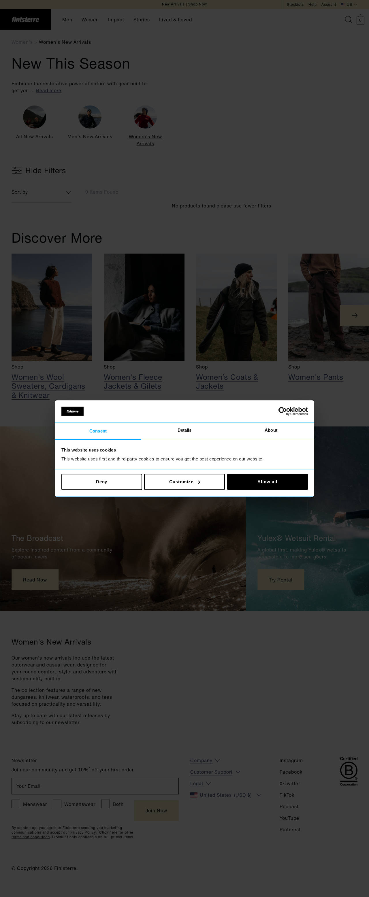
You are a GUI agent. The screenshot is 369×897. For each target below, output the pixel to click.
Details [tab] (185, 430)
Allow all (267, 481)
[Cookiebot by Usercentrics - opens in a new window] (282, 411)
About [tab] (271, 430)
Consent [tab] (98, 431)
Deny (102, 481)
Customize (181, 481)
